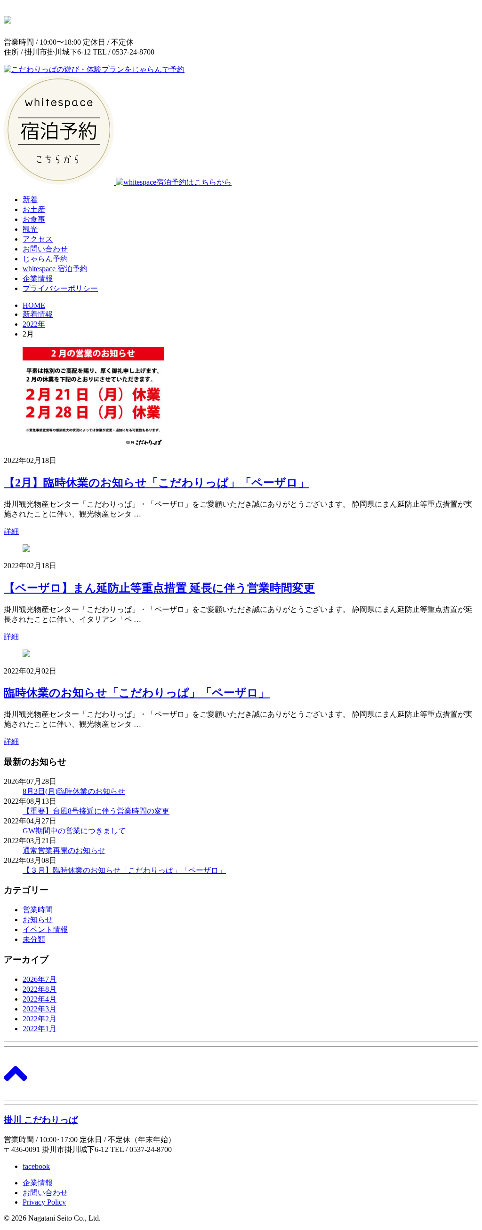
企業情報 (38, 278)
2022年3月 (39, 1009)
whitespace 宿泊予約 (55, 269)
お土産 (34, 209)
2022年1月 (39, 1029)
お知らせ (38, 920)
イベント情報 (45, 929)
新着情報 (38, 314)
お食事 (34, 219)
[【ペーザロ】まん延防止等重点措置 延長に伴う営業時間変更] (26, 549)
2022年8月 (39, 989)
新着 (30, 200)
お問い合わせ (45, 249)
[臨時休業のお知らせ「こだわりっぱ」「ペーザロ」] (26, 654)
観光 (30, 229)
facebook (36, 1166)
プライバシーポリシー (60, 288)
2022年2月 (39, 1019)
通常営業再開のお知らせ (64, 850)
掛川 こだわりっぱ (41, 1120)
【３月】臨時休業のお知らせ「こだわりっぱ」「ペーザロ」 (124, 870)
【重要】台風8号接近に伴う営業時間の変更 (96, 811)
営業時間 (38, 910)
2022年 (34, 324)
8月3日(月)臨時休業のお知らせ (74, 791)
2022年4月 (39, 999)
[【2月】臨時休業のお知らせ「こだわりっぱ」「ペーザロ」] (93, 444)
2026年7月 (39, 979)
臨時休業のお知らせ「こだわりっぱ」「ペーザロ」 (137, 693)
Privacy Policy (44, 1202)
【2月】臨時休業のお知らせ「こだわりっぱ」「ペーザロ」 (156, 483)
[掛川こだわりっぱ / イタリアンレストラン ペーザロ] (7, 18)
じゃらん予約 (45, 259)
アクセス (38, 239)
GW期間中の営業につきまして (74, 831)
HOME (34, 305)
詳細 (11, 531)
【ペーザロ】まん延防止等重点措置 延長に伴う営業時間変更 (159, 588)
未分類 (34, 939)
